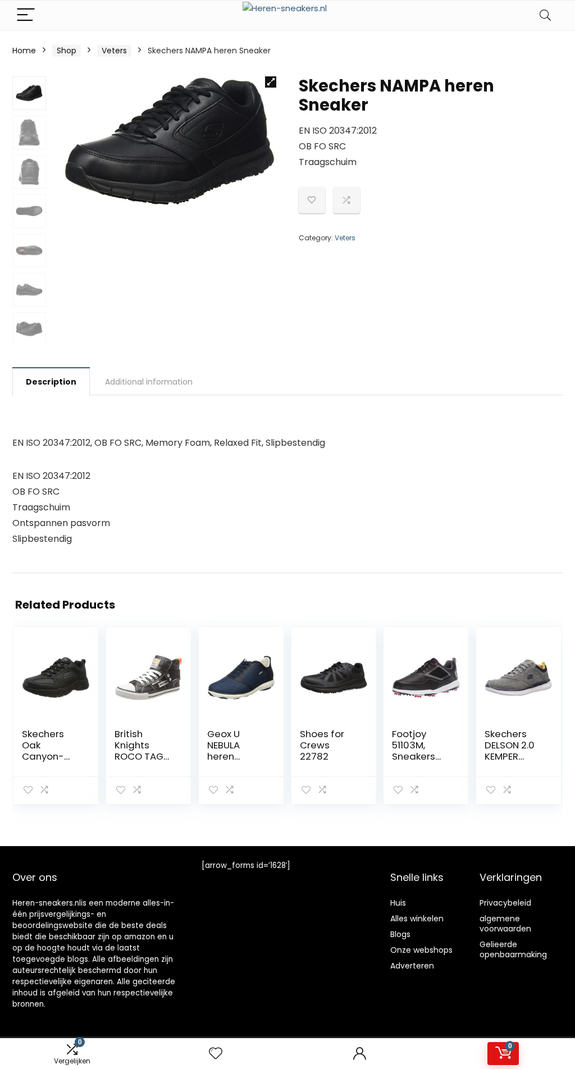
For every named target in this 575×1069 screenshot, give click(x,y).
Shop (66, 50)
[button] (270, 82)
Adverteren (412, 965)
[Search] (545, 15)
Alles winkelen (417, 918)
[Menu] (25, 15)
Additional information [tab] (149, 381)
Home (24, 50)
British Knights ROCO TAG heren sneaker (139, 756)
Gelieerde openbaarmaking (513, 949)
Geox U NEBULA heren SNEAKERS (229, 750)
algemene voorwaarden (505, 923)
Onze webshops (421, 950)
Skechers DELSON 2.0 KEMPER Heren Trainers (510, 756)
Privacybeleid (505, 902)
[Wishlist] (215, 1054)
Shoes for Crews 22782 (322, 745)
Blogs (400, 934)
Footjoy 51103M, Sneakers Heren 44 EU (419, 750)
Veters (114, 50)
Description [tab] (51, 381)
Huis (398, 902)
